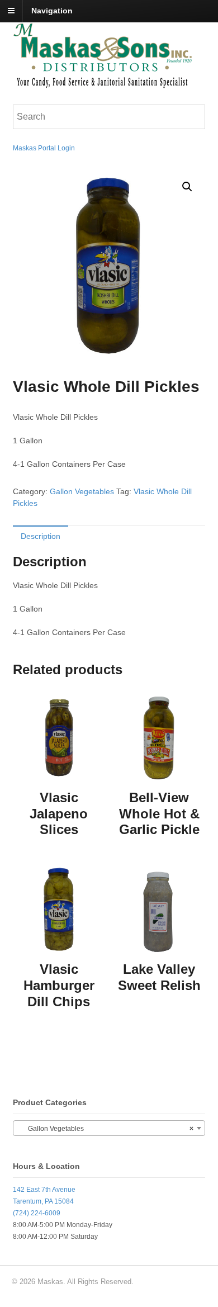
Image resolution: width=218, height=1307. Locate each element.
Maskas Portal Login (44, 148)
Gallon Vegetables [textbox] (106, 1129)
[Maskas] (102, 82)
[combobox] (109, 1128)
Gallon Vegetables (82, 491)
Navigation (52, 10)
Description (40, 536)
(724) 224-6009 (36, 1213)
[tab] (40, 535)
